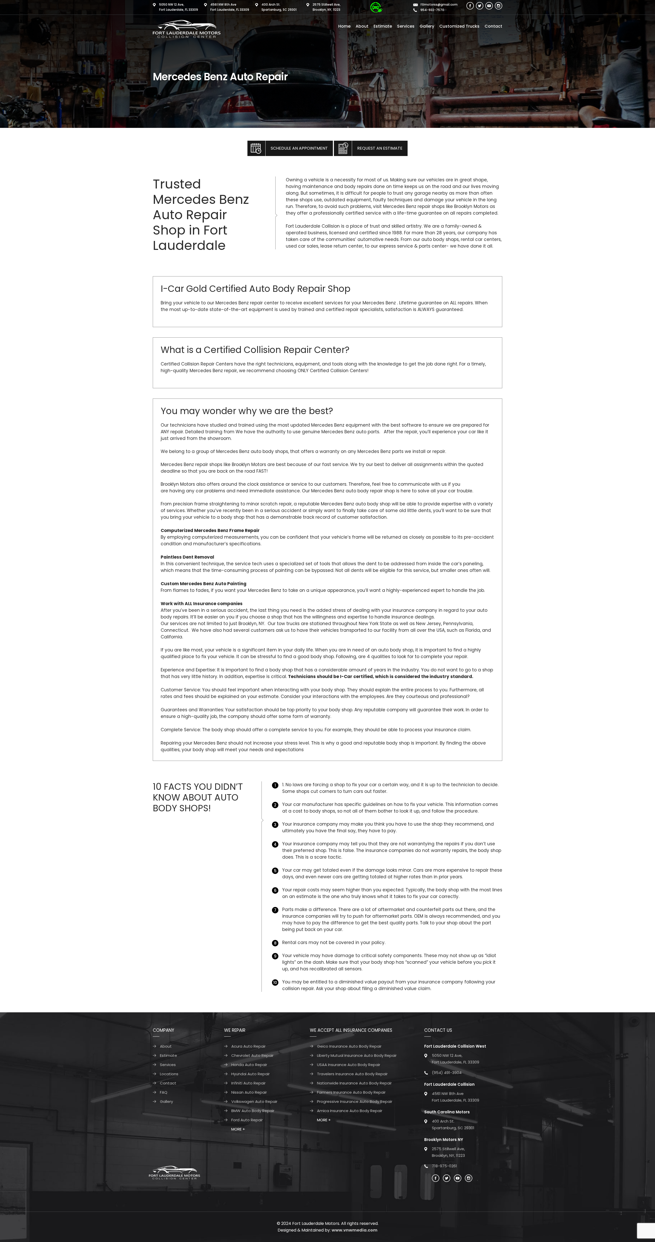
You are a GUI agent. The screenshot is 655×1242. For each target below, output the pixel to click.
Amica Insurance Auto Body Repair (349, 1110)
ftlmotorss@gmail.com (438, 4)
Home (344, 26)
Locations (169, 1074)
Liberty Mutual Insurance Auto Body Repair (357, 1055)
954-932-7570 (432, 10)
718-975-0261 (444, 1166)
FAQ (163, 1092)
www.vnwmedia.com (354, 1230)
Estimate (383, 26)
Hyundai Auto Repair (250, 1074)
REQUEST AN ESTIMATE (379, 148)
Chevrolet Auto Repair (252, 1055)
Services (405, 26)
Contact (493, 26)
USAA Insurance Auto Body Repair (348, 1064)
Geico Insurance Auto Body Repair (349, 1046)
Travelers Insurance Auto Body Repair (352, 1074)
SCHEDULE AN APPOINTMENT (299, 148)
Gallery (427, 26)
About (362, 26)
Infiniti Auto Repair (248, 1083)
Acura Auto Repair (248, 1046)
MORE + (238, 1129)
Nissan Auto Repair (249, 1092)
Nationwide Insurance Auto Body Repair (354, 1083)
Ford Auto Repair (247, 1120)
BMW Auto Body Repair (252, 1110)
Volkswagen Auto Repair (254, 1101)
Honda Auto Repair (249, 1064)
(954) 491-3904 (447, 1072)
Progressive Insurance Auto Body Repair (354, 1101)
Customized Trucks (459, 26)
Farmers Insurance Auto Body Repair (351, 1092)
